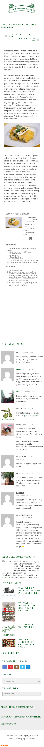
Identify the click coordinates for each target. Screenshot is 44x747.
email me (6, 577)
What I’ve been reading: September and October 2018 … (29, 590)
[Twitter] (22, 667)
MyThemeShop (29, 738)
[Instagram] (16, 667)
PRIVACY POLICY (8, 724)
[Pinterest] (10, 667)
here (23, 575)
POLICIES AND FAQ (25, 707)
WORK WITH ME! (33, 717)
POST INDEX (6, 717)
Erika (18, 369)
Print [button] (30, 239)
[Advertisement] (22, 319)
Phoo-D (19, 391)
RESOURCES (19, 717)
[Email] (28, 667)
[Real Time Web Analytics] (4, 745)
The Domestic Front (14, 735)
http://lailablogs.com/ (31, 415)
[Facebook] (4, 667)
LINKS (12, 707)
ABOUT (4, 707)
